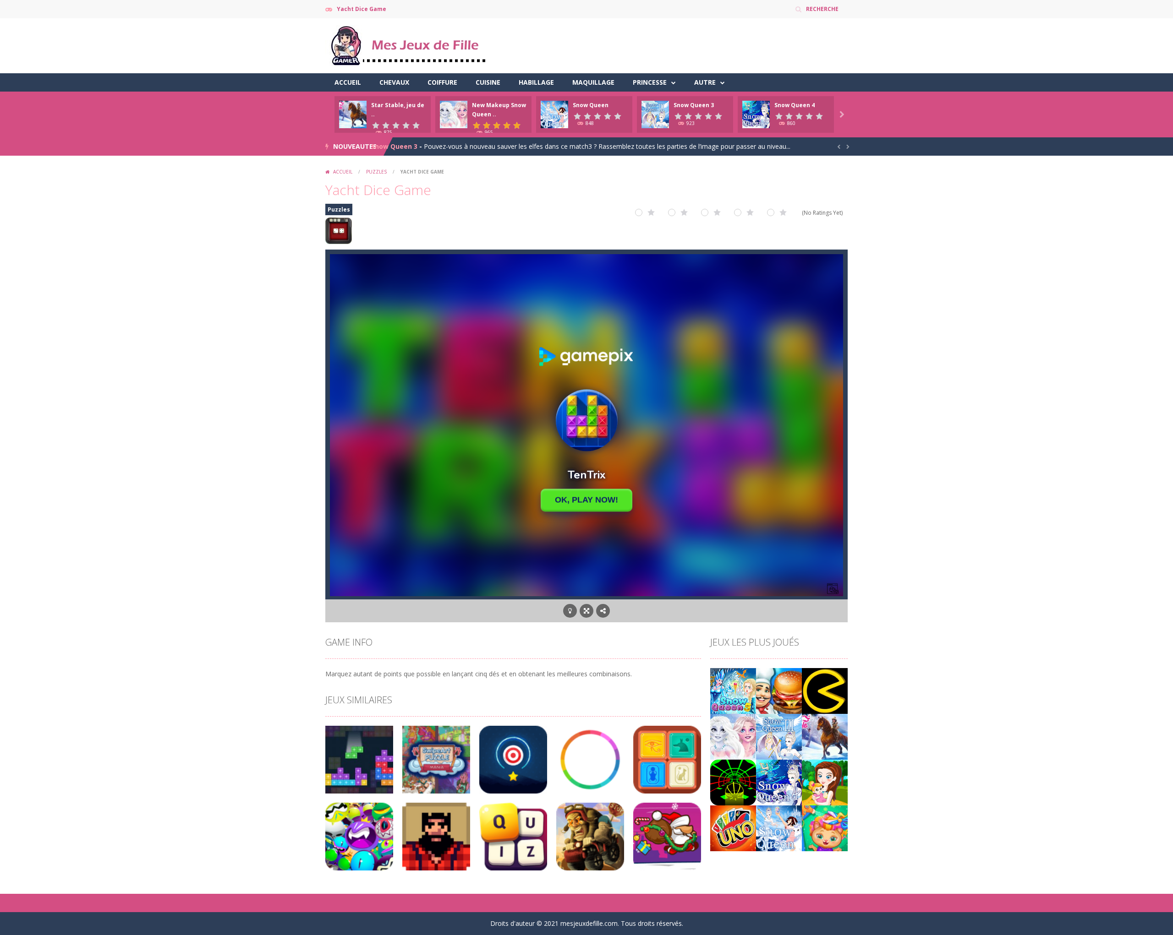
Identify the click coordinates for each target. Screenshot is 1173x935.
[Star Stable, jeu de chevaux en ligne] (825, 735)
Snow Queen (590, 105)
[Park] (825, 781)
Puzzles (376, 172)
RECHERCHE (822, 9)
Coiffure (442, 82)
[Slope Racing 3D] (733, 781)
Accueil (347, 82)
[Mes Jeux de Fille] (407, 45)
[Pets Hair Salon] (825, 827)
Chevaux (394, 82)
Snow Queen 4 (794, 105)
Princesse (650, 82)
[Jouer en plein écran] (586, 611)
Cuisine (488, 82)
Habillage (536, 82)
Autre (705, 82)
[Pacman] (825, 689)
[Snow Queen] (779, 827)
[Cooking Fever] (779, 689)
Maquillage (593, 82)
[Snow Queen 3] (779, 735)
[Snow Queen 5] (733, 689)
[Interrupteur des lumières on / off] (570, 611)
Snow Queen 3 (694, 105)
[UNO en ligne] (733, 827)
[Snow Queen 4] (779, 781)
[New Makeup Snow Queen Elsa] (733, 735)
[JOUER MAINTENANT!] (353, 113)
